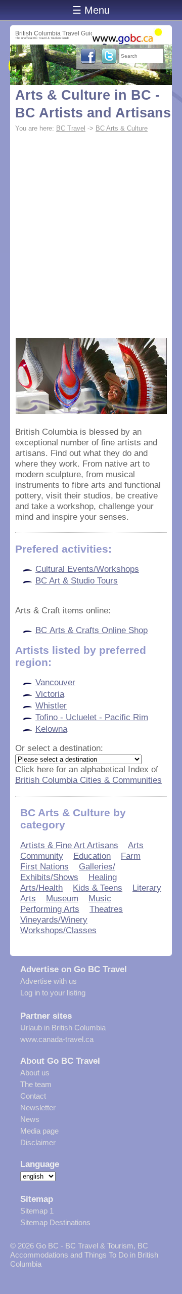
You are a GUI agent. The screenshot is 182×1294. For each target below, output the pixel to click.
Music (99, 898)
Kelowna (51, 729)
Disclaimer (38, 1142)
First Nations (44, 866)
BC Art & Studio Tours (76, 580)
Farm (131, 856)
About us (35, 1072)
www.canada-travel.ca (57, 1039)
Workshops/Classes (58, 930)
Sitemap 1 (37, 1210)
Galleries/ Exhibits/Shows (67, 871)
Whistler (51, 705)
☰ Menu (91, 10)
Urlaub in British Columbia (63, 1027)
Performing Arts (49, 909)
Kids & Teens (97, 888)
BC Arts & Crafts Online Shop (91, 630)
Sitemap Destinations (55, 1222)
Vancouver (55, 682)
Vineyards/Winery (53, 919)
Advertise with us (48, 981)
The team (36, 1084)
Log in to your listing (52, 992)
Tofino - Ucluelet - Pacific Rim (91, 717)
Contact (33, 1096)
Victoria (49, 694)
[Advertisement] (91, 232)
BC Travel (70, 128)
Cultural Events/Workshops (87, 569)
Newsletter (38, 1107)
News (29, 1119)
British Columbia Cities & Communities (88, 780)
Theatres (106, 909)
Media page (39, 1130)
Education (92, 856)
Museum (62, 898)
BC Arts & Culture (122, 128)
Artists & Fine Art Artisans (69, 845)
